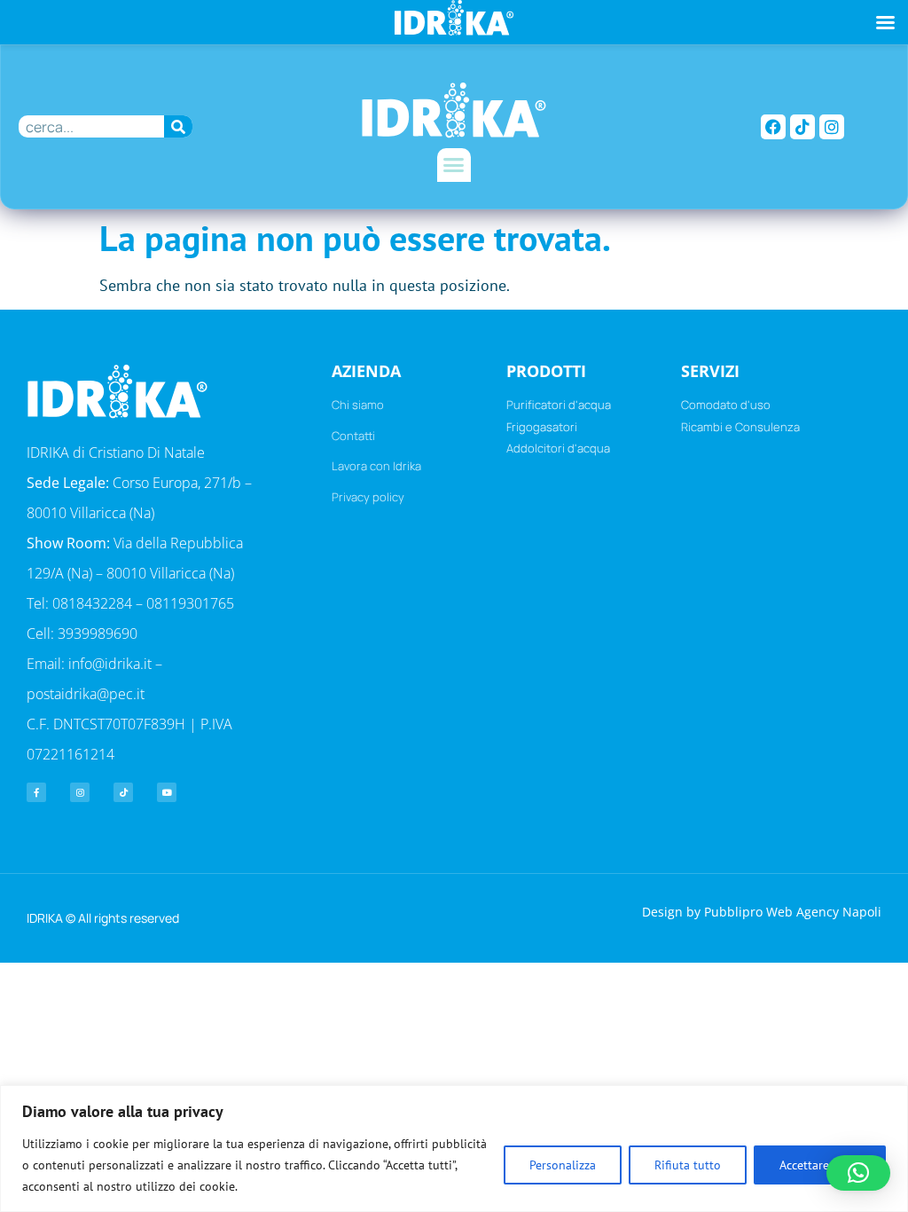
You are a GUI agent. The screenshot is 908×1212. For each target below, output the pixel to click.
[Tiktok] (802, 126)
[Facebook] (773, 126)
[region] (454, 1148)
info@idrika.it (110, 663)
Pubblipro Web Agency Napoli (792, 911)
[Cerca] (178, 126)
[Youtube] (166, 792)
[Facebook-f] (36, 792)
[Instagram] (831, 126)
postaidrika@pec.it (86, 694)
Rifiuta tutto (687, 1165)
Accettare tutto (819, 1165)
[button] (454, 165)
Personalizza (562, 1165)
